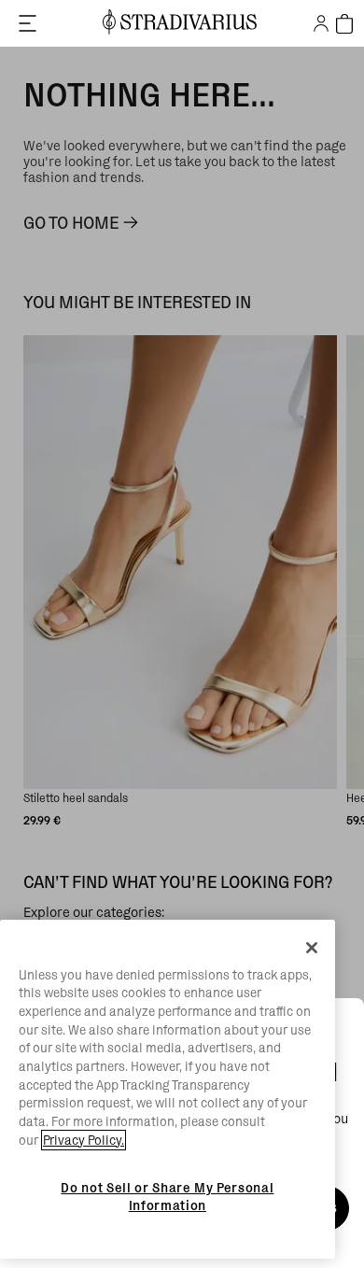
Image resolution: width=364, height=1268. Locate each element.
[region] (167, 1090)
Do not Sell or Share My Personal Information (167, 1196)
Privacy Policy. (83, 1140)
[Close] (311, 947)
